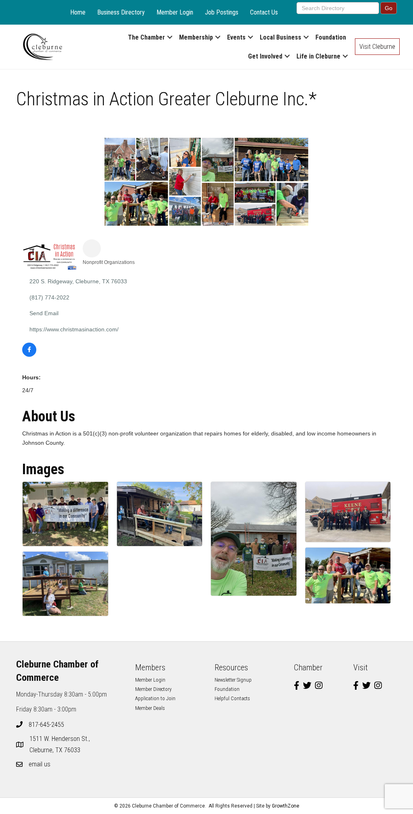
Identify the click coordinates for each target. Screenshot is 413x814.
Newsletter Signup (233, 680)
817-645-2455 (46, 724)
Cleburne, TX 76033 (60, 744)
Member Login (174, 12)
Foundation (330, 37)
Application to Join (155, 698)
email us (39, 764)
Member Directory (153, 689)
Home (78, 12)
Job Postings (221, 12)
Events (236, 37)
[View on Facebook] (29, 355)
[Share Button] (92, 248)
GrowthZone (285, 806)
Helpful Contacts (232, 698)
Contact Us (264, 12)
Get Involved (265, 56)
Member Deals (150, 708)
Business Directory (121, 12)
